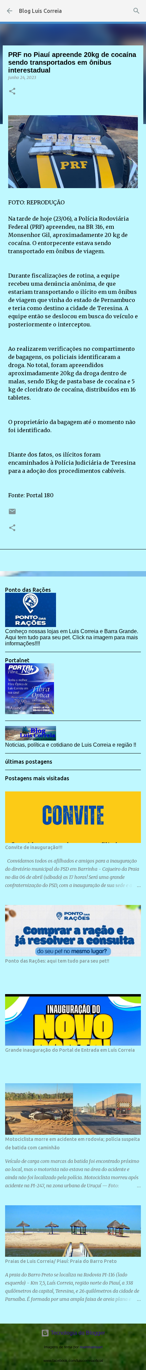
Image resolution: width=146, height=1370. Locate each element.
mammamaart (91, 1347)
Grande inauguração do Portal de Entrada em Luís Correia (70, 1050)
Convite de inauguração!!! (33, 847)
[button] (12, 91)
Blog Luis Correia (40, 11)
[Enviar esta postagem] (12, 514)
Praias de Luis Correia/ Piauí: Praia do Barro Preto (61, 1261)
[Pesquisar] (136, 11)
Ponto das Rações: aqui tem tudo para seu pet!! (57, 961)
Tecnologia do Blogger (77, 1333)
